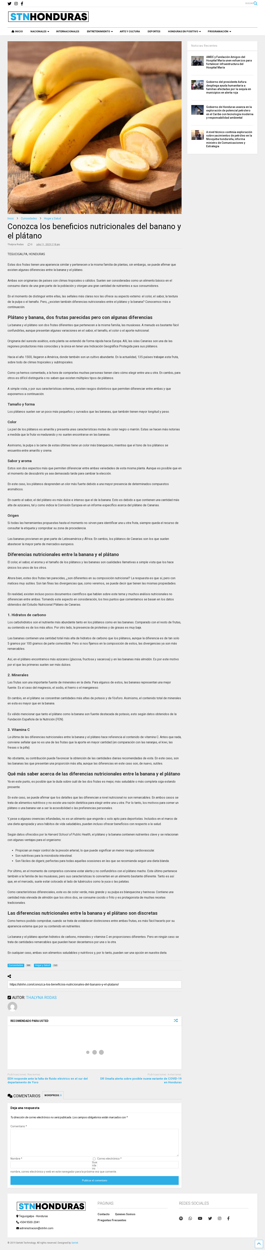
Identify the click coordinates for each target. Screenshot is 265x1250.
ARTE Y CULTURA (130, 31)
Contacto (104, 1214)
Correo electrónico (109, 1158)
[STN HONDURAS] (48, 21)
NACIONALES (38, 31)
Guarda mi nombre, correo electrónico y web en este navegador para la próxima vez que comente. (63, 1167)
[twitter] (9, 3)
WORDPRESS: (52, 1095)
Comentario (18, 1126)
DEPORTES (154, 31)
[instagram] (16, 3)
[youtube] (200, 1218)
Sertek (74, 1242)
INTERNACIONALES (67, 31)
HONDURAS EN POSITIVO (183, 31)
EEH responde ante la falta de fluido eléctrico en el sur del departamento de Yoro (48, 1080)
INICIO (19, 31)
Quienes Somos (125, 1214)
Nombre (16, 1158)
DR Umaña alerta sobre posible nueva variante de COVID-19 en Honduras (141, 1080)
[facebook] (22, 3)
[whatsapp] (190, 1218)
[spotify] (181, 1218)
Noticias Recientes (204, 45)
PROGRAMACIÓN (218, 31)
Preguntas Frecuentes (112, 1220)
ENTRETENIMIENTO (98, 31)
